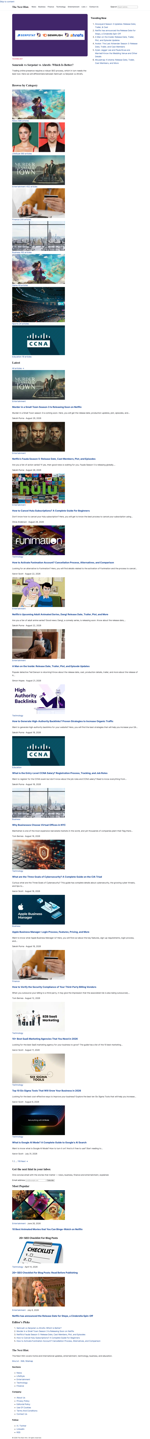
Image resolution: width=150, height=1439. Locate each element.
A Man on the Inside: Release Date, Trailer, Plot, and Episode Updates (51, 666)
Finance (51, 7)
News (34, 7)
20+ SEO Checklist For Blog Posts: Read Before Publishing (45, 1272)
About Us (21, 1397)
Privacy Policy (23, 1401)
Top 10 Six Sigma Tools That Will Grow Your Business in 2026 (46, 1090)
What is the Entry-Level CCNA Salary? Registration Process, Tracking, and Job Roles (60, 773)
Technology (61, 7)
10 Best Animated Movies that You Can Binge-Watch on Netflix (47, 1229)
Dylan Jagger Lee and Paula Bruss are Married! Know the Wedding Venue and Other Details (116, 53)
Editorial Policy (23, 1404)
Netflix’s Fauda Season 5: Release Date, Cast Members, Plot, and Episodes (54, 458)
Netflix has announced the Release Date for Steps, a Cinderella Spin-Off (52, 1316)
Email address (18, 1180)
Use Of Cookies (24, 1407)
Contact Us (93, 7)
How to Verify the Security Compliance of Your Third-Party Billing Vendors (54, 987)
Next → (24, 1161)
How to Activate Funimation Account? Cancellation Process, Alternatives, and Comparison (63, 562)
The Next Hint (20, 7)
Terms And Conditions (27, 1411)
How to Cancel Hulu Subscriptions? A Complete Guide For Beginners (51, 510)
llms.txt (15, 1361)
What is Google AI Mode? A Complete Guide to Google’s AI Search (49, 1142)
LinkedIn (20, 1429)
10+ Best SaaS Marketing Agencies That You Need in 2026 (45, 1038)
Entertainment (73, 7)
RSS (18, 1432)
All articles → (18, 368)
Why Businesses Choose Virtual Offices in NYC (39, 825)
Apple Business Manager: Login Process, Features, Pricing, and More (50, 932)
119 (19, 1161)
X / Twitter (21, 1426)
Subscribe (50, 1180)
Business (41, 7)
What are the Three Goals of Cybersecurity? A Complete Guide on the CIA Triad (57, 876)
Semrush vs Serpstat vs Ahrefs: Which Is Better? (42, 65)
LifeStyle (21, 1376)
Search (113, 7)
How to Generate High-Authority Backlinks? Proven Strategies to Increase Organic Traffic (62, 721)
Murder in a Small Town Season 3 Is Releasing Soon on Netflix (47, 407)
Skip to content (7, 1)
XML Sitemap (27, 1361)
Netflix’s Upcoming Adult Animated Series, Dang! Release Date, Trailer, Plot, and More (60, 614)
